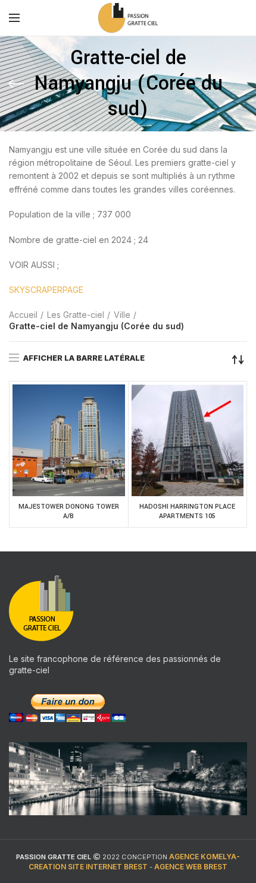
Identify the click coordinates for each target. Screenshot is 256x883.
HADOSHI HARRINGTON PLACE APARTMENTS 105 (187, 511)
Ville (122, 315)
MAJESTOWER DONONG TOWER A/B (68, 511)
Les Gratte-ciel (75, 315)
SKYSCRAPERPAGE (46, 290)
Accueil (23, 315)
